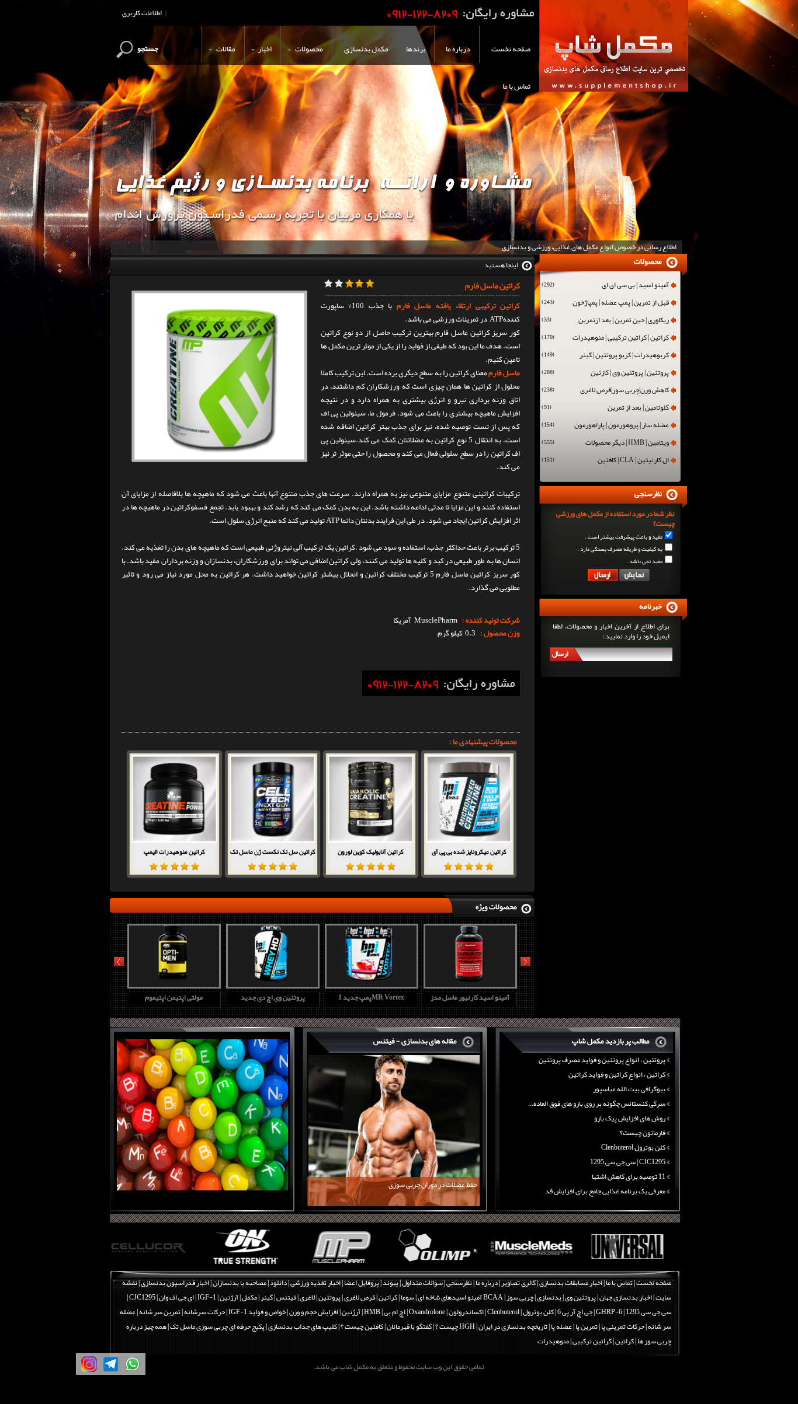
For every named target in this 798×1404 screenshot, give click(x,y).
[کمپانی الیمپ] (348, 1264)
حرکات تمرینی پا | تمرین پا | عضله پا (597, 1326)
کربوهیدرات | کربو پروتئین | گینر (605, 356)
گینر (267, 1297)
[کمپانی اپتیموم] (157, 1264)
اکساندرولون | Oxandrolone (446, 1312)
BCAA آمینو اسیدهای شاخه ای (460, 1297)
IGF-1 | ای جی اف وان (187, 1297)
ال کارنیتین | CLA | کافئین (605, 461)
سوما (407, 1297)
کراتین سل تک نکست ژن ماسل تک (272, 851)
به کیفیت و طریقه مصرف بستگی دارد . (619, 549)
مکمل (249, 1297)
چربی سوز (519, 1297)
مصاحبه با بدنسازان (239, 1283)
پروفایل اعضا (361, 1283)
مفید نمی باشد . (644, 561)
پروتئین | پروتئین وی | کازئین (605, 373)
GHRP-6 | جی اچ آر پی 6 (589, 1312)
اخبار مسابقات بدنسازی (570, 1283)
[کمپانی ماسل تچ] (633, 1264)
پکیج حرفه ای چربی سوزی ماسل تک (217, 1326)
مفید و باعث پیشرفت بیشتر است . (623, 537)
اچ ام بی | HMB (384, 1312)
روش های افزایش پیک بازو (629, 1118)
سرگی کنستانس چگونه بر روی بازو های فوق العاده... (596, 1103)
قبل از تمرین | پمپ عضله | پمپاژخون (605, 303)
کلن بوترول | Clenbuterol (520, 1312)
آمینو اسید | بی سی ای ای (605, 286)
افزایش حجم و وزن (313, 1312)
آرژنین (229, 1297)
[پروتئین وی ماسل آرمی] (469, 984)
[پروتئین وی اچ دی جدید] (172, 984)
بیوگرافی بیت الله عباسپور (629, 1089)
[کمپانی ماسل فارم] (253, 1264)
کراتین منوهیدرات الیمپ (174, 851)
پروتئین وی (580, 1297)
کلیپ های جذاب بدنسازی (302, 1326)
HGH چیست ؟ (455, 1326)
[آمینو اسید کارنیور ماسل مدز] (370, 984)
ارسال (560, 654)
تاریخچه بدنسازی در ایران (512, 1326)
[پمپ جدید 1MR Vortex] (271, 984)
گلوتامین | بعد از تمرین (605, 408)
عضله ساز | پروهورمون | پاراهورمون (605, 426)
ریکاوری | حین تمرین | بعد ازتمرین (605, 321)
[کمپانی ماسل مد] (443, 1264)
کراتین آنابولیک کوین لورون (371, 851)
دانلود (278, 1283)
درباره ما (487, 1283)
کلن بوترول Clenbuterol (633, 1147)
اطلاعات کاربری (142, 13)
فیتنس (286, 1297)
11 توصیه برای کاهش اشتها (628, 1176)
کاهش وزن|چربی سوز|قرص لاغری (605, 391)
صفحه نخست (653, 1283)
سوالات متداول (422, 1283)
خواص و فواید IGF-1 (257, 1312)
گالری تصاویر (518, 1283)
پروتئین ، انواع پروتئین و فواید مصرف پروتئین (602, 1060)
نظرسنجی (459, 1283)
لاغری (307, 1297)
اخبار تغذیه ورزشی (315, 1283)
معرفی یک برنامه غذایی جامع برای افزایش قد (605, 1191)
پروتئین (329, 1297)
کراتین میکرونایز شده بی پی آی (469, 851)
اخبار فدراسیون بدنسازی (175, 1283)
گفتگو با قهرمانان (409, 1326)
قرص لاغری (359, 1297)
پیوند (390, 1283)
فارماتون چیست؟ (642, 1133)
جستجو (147, 48)
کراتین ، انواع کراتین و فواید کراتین (616, 1074)
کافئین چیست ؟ (362, 1326)
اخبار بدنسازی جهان (625, 1297)
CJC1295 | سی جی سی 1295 (627, 1162)
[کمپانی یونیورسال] (538, 1264)
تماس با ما (619, 1283)
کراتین (388, 1297)
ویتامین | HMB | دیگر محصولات (605, 443)
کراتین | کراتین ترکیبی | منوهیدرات (605, 338)
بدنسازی (549, 1297)
